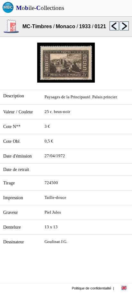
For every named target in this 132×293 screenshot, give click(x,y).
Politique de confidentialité (91, 288)
